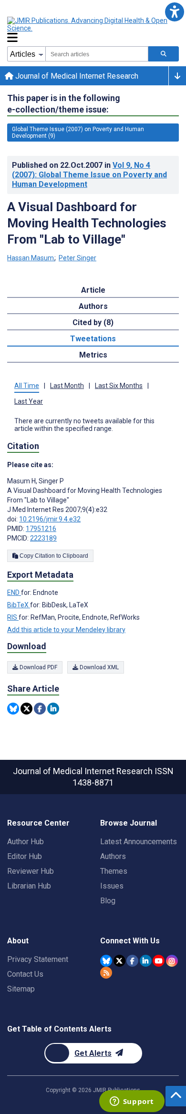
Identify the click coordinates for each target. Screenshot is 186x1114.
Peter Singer (77, 258)
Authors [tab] (93, 306)
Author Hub (25, 841)
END (14, 592)
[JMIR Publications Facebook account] (132, 961)
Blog (107, 900)
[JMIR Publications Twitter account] (119, 961)
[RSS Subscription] (106, 973)
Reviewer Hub (30, 871)
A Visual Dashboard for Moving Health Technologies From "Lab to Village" (86, 223)
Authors (113, 856)
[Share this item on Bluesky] (13, 709)
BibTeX (18, 605)
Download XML (98, 667)
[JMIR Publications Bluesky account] (106, 961)
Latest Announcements (138, 841)
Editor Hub (24, 856)
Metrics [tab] (93, 354)
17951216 (41, 528)
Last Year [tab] (28, 401)
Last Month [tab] (67, 385)
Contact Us (25, 974)
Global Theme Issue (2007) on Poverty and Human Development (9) (78, 132)
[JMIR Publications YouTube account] (159, 961)
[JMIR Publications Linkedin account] (146, 961)
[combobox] (96, 53)
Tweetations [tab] (93, 338)
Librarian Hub (29, 885)
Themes (113, 871)
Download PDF (37, 667)
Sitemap (21, 988)
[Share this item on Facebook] (40, 709)
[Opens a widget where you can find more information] (132, 1102)
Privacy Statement (37, 959)
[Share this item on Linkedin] (53, 709)
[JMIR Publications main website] (88, 24)
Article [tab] (93, 290)
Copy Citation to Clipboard (53, 555)
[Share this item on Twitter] (26, 709)
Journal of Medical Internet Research (75, 76)
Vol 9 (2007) (89, 175)
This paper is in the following (63, 103)
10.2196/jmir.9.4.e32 (50, 519)
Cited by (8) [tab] (93, 322)
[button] (174, 11)
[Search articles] (163, 53)
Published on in (89, 175)
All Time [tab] (26, 385)
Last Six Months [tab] (119, 385)
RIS (13, 617)
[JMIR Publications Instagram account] (172, 961)
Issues (112, 885)
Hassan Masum (30, 258)
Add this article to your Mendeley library (66, 630)
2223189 (43, 538)
